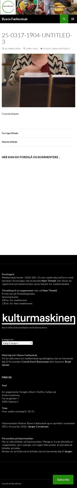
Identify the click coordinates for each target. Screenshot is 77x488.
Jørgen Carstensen (38, 426)
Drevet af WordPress (11, 483)
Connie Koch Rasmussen (35, 361)
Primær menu (72, 19)
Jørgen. (68, 451)
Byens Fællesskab (14, 19)
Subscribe (63, 479)
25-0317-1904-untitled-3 (56, 48)
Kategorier (8, 339)
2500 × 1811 (32, 48)
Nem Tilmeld (49, 280)
